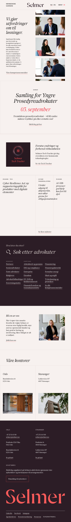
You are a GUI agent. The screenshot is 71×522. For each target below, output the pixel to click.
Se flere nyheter (44, 232)
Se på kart (9, 458)
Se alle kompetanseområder (53, 286)
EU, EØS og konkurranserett (30, 280)
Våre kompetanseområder (17, 72)
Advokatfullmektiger (14, 279)
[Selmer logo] (35, 5)
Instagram (26, 513)
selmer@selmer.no (13, 437)
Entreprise (28, 271)
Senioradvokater (13, 268)
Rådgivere (10, 275)
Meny (60, 5)
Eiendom (27, 275)
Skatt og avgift (51, 275)
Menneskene (11, 4)
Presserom (37, 517)
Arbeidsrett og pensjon (33, 264)
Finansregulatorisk (53, 268)
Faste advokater (12, 271)
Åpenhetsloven (11, 517)
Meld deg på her (35, 124)
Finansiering (50, 264)
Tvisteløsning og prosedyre (52, 280)
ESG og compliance (32, 268)
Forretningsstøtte (13, 283)
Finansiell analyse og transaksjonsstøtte (32, 286)
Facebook (17, 513)
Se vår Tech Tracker (44, 163)
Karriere (9, 6)
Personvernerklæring (25, 517)
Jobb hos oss (11, 340)
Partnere (9, 264)
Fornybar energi (51, 271)
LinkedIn (9, 513)
